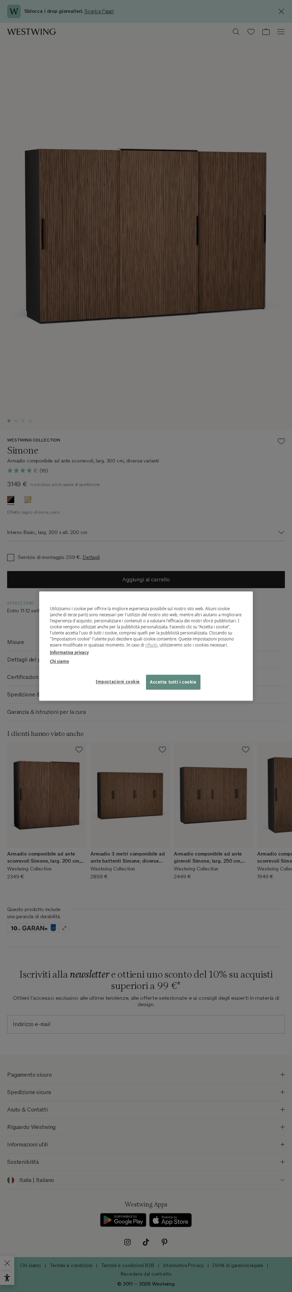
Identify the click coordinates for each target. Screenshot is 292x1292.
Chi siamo (59, 661)
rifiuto (151, 645)
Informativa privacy (69, 652)
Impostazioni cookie (118, 681)
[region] (146, 646)
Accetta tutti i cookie (173, 682)
